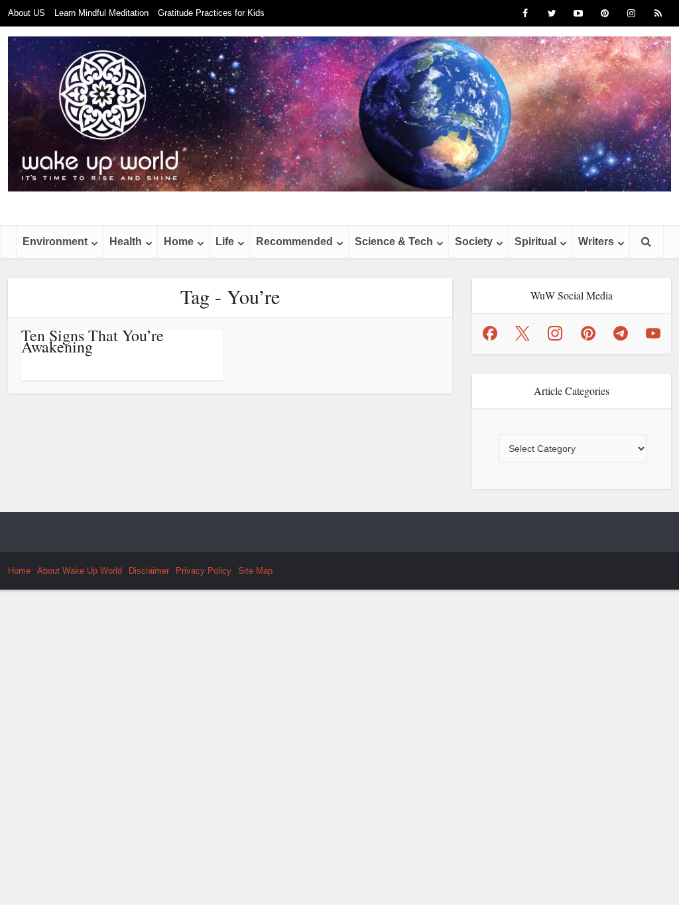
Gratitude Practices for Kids (211, 13)
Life (225, 241)
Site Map (255, 571)
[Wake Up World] (339, 113)
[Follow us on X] (522, 333)
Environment (55, 241)
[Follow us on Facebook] (490, 333)
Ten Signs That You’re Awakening (92, 341)
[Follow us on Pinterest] (588, 333)
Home (179, 241)
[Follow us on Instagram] (555, 333)
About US (26, 13)
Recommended (294, 241)
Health (125, 241)
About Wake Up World (79, 571)
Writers (596, 241)
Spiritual (535, 241)
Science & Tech (394, 241)
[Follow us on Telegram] (620, 333)
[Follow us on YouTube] (653, 333)
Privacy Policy (203, 571)
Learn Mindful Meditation (101, 13)
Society (474, 241)
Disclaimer (149, 571)
